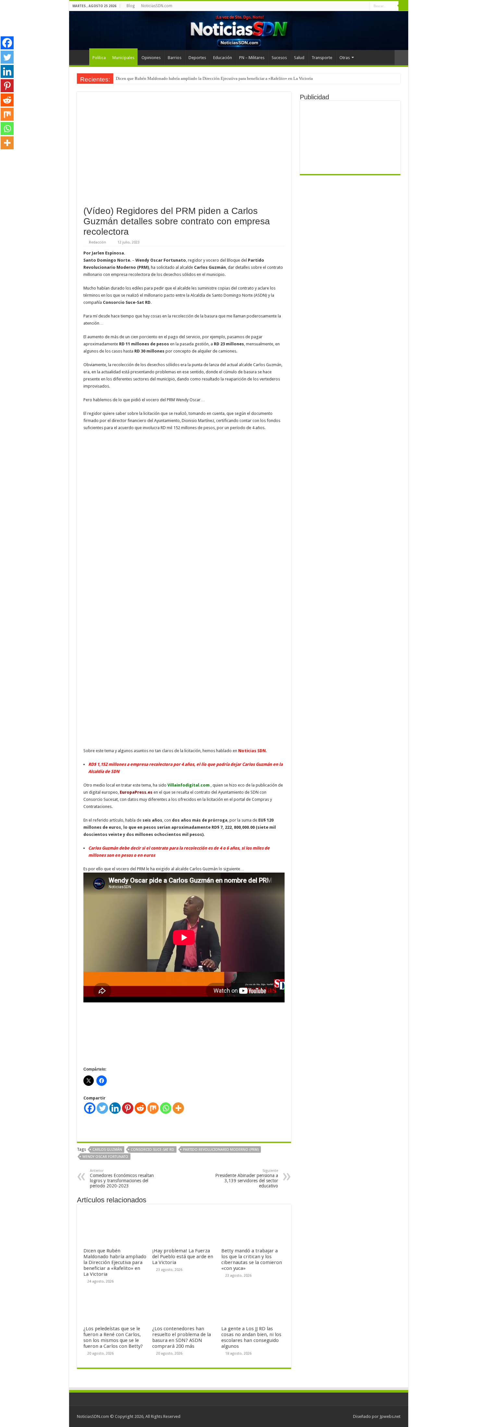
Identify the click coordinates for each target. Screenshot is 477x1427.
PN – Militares (251, 57)
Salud (299, 57)
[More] (178, 1108)
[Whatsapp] (165, 1108)
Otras (344, 57)
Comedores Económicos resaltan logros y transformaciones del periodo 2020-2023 (122, 1178)
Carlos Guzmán (107, 1150)
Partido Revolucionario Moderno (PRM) (221, 1150)
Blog (131, 6)
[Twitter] (102, 1108)
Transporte (322, 57)
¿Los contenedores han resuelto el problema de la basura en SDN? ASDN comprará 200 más (181, 1337)
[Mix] (153, 1108)
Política (99, 57)
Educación (222, 57)
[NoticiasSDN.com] (238, 30)
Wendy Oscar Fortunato (105, 1157)
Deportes (197, 57)
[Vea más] (401, 57)
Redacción (97, 242)
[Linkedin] (115, 1108)
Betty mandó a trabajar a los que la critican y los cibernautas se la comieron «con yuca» (251, 1259)
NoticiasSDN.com (156, 6)
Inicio (80, 57)
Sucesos (279, 57)
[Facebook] (89, 1108)
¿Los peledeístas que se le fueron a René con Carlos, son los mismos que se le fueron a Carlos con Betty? (113, 1337)
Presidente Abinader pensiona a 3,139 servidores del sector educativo (246, 1178)
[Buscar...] (403, 6)
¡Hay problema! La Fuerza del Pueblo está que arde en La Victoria (182, 1256)
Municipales (123, 57)
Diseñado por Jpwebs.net (376, 1416)
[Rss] (364, 6)
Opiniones (151, 57)
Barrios (174, 57)
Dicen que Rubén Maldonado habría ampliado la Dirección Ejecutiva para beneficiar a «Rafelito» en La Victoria (214, 78)
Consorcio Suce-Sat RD (152, 1150)
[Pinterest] (127, 1108)
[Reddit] (140, 1108)
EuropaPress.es (136, 792)
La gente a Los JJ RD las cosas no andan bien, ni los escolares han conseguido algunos (251, 1337)
